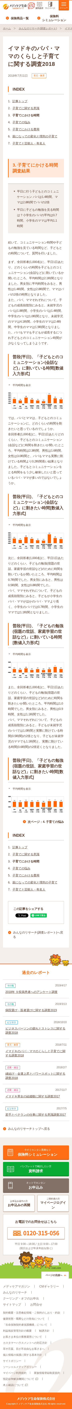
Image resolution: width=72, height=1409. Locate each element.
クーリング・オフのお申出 (21, 1298)
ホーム (7, 28)
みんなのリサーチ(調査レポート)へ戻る (38, 935)
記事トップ (19, 101)
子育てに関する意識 (25, 108)
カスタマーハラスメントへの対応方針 (25, 1342)
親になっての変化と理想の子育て (34, 136)
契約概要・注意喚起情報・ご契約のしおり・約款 (31, 1312)
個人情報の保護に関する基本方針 (22, 1354)
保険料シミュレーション (54, 18)
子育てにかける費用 (25, 129)
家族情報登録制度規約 (47, 1372)
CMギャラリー (49, 1286)
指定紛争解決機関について (18, 1378)
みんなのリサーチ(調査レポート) (38, 28)
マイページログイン (53, 1203)
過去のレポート (36, 972)
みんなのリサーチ (15, 1292)
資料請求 (39, 8)
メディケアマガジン (16, 1286)
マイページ (50, 8)
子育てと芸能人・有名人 (28, 143)
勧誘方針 (44, 1330)
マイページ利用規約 (14, 1372)
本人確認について (13, 1385)
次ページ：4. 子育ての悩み (46, 821)
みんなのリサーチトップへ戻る (29, 1128)
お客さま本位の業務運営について (22, 1336)
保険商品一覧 (20, 18)
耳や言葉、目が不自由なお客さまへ (24, 1348)
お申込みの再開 (19, 1203)
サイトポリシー (12, 1360)
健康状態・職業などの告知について (24, 1318)
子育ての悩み (21, 122)
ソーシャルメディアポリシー (20, 1366)
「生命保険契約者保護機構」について (25, 1324)
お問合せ (36, 1304)
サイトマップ (12, 1304)
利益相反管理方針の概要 (17, 1330)
